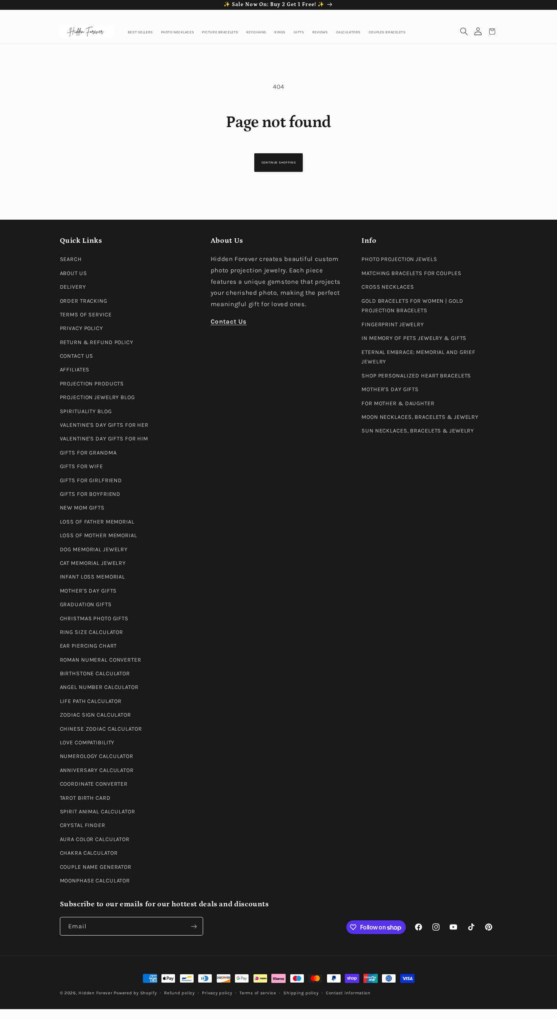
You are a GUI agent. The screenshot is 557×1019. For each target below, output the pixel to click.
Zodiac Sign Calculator (95, 715)
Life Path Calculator (91, 701)
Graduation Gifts (86, 604)
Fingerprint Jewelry (392, 324)
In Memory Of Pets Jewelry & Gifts (413, 338)
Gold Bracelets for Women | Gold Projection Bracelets (412, 306)
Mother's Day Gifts (88, 591)
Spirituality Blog (86, 411)
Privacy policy (217, 992)
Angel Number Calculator (99, 687)
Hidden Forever (95, 992)
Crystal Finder (82, 825)
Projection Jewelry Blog (97, 397)
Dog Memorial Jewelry (94, 549)
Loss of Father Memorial (97, 522)
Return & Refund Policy (96, 342)
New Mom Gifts (82, 508)
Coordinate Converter (94, 784)
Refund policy (179, 992)
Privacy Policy (81, 328)
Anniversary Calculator (97, 770)
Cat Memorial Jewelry (93, 563)
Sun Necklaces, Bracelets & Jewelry (417, 431)
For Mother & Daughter (398, 403)
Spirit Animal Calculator (97, 811)
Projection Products (92, 384)
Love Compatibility (87, 742)
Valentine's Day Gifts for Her (104, 425)
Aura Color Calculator (95, 839)
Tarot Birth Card (85, 798)
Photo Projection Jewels (399, 259)
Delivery (73, 287)
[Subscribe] (193, 926)
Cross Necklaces (387, 287)
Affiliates (75, 369)
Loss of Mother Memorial (98, 535)
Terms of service (257, 992)
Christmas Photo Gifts (94, 618)
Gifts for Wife (81, 466)
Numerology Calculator (97, 756)
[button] (464, 32)
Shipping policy (300, 992)
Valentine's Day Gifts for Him (104, 439)
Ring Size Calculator (92, 632)
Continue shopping (278, 162)
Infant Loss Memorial (92, 577)
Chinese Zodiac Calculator (101, 729)
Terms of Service (86, 314)
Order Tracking (83, 301)
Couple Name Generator (96, 867)
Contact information (348, 992)
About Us (73, 273)
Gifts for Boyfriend (90, 494)
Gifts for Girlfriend (91, 480)
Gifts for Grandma (88, 453)
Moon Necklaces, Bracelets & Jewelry (420, 417)
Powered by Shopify (135, 992)
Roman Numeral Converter (100, 660)
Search (71, 259)
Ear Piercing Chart (88, 646)
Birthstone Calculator (95, 673)
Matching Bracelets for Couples (411, 273)
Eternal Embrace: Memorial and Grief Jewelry (418, 357)
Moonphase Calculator (95, 880)
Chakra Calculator (89, 853)
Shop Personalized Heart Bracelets (416, 376)
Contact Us (77, 356)
